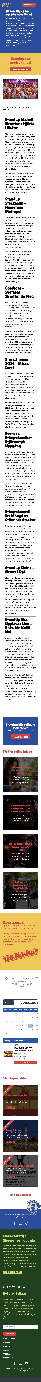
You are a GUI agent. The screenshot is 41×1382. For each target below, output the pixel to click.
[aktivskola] (14, 1286)
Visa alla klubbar (20, 1195)
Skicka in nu (10, 1333)
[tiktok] (26, 1223)
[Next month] (11, 1002)
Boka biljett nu (12, 1272)
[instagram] (20, 1223)
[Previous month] (5, 1002)
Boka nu (26, 1062)
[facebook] (14, 1223)
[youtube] (26, 1363)
